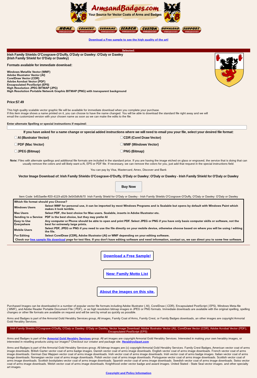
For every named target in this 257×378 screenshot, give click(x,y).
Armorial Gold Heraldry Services (69, 338)
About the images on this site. (127, 292)
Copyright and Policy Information (128, 373)
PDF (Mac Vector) (31, 144)
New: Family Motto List (127, 274)
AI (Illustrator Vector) (33, 137)
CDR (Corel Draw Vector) (142, 137)
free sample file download (47, 239)
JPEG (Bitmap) (29, 151)
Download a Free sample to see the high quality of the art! (128, 39)
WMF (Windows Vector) (141, 144)
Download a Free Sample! (127, 256)
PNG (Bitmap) (133, 151)
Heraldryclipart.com (135, 341)
